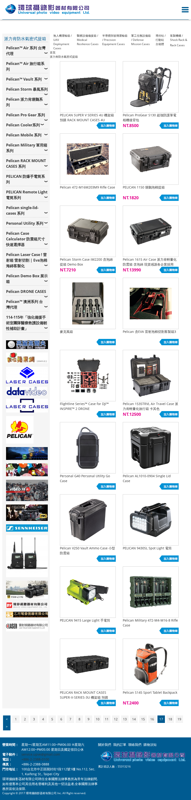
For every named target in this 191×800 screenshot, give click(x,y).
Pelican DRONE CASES (26, 291)
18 (170, 719)
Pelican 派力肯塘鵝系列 (24, 102)
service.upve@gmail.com (40, 754)
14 (134, 719)
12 (116, 719)
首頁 (52, 52)
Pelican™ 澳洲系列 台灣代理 (24, 304)
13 (125, 719)
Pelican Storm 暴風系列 (27, 89)
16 (152, 719)
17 (161, 719)
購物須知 (150, 744)
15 (143, 719)
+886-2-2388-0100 (35, 759)
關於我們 (104, 744)
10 (97, 719)
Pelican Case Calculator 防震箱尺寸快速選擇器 (25, 239)
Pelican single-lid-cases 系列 (22, 210)
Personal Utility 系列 (24, 223)
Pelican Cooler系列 (23, 125)
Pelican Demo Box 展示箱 (27, 278)
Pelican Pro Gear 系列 (25, 114)
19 (179, 719)
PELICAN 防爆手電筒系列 (25, 179)
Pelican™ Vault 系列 (24, 79)
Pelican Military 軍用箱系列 (26, 147)
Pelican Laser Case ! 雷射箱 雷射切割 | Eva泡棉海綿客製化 (26, 260)
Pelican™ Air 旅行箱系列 (25, 66)
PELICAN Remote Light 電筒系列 (27, 194)
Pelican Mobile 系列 (23, 135)
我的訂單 (119, 744)
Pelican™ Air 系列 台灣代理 (25, 50)
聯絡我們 (134, 744)
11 (107, 719)
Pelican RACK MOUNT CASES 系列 (26, 163)
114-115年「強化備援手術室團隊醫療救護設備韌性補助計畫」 (26, 323)
